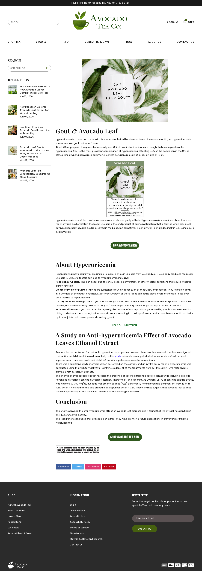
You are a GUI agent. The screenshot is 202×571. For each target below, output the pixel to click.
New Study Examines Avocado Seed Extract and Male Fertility (35, 130)
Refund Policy (77, 516)
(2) (67, 278)
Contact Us (76, 544)
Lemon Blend (15, 516)
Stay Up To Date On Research (86, 539)
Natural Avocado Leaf (20, 505)
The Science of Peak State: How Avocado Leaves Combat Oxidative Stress (35, 89)
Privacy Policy (77, 510)
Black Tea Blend (16, 510)
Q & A (73, 505)
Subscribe (144, 528)
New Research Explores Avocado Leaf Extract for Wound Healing (34, 110)
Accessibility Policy (80, 522)
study (118, 356)
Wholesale (13, 527)
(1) (165, 155)
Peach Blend (14, 522)
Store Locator (77, 533)
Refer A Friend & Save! (20, 533)
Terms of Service (79, 527)
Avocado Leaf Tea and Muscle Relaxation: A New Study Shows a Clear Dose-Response (34, 152)
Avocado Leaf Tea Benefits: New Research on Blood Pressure (35, 174)
